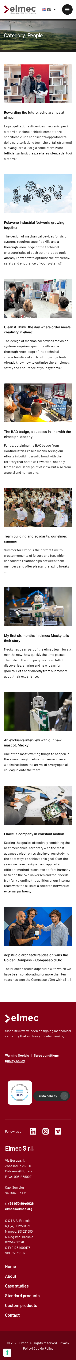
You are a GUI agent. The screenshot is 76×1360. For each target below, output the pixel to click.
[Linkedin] (34, 1131)
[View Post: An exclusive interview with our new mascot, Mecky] (38, 711)
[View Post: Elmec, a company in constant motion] (38, 805)
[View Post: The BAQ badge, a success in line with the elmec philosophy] (38, 402)
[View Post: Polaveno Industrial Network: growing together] (38, 193)
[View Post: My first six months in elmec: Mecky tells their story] (38, 606)
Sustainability (47, 1096)
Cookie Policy (43, 1348)
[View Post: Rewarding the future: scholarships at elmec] (38, 83)
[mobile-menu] (67, 9)
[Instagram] (47, 1131)
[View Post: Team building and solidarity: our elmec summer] (38, 507)
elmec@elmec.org (18, 1209)
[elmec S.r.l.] (21, 1018)
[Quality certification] (20, 1092)
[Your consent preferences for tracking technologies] (7, 1353)
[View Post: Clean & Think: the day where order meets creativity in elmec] (38, 298)
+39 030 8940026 (21, 1203)
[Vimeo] (59, 1131)
